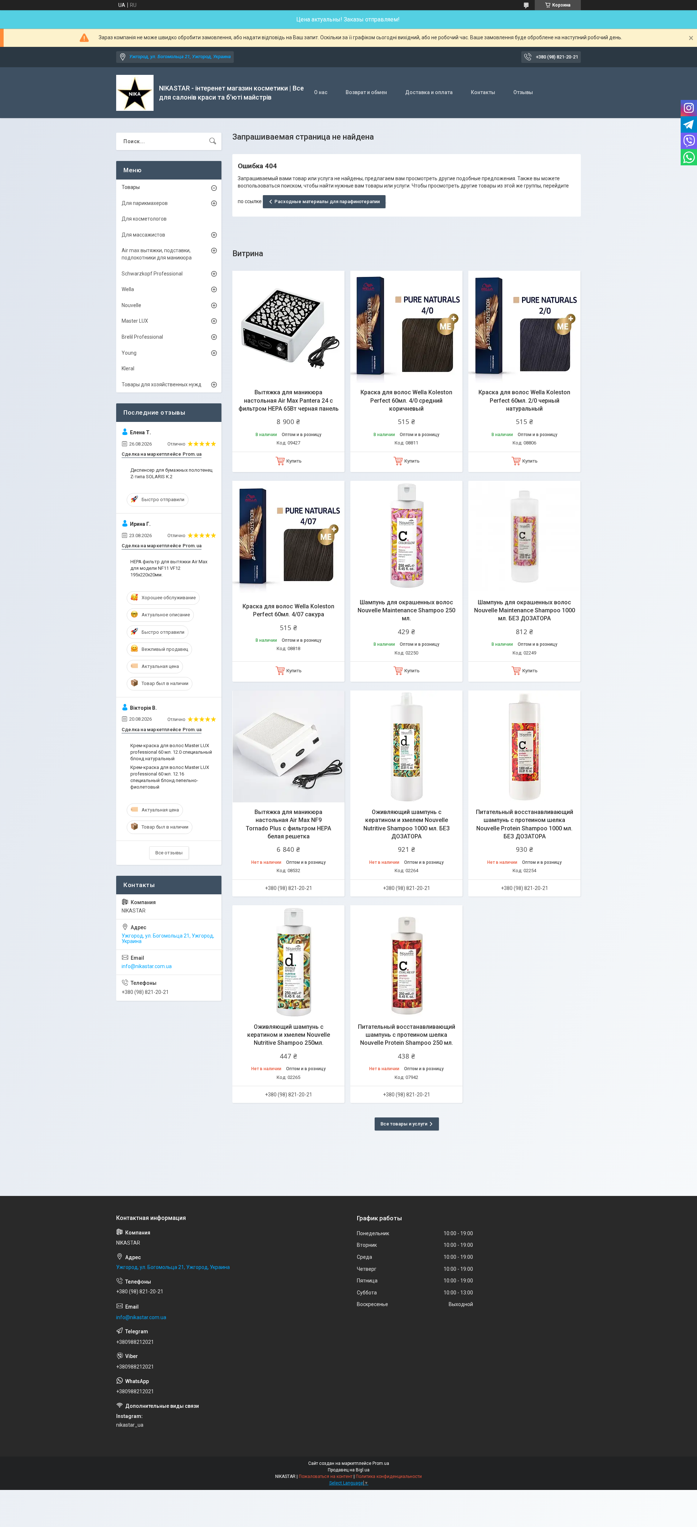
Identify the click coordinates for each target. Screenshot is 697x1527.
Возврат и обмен (366, 92)
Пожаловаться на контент (325, 1476)
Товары (131, 187)
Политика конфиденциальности (389, 1476)
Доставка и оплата (429, 92)
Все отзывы (169, 852)
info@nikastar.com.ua (147, 966)
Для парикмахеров (145, 203)
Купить (294, 461)
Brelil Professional (142, 337)
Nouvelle (131, 305)
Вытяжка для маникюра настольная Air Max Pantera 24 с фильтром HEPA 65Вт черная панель (289, 400)
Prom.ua (380, 1463)
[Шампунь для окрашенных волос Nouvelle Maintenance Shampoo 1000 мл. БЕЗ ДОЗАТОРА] (524, 537)
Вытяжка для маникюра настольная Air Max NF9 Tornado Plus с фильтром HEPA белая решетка (288, 824)
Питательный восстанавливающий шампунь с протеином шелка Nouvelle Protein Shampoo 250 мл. (406, 1035)
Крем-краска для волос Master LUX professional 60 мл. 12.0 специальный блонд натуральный (171, 752)
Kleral (128, 368)
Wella (128, 289)
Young (129, 353)
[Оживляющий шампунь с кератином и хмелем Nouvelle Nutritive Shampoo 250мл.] (288, 961)
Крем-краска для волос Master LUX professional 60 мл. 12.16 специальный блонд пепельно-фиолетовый (169, 777)
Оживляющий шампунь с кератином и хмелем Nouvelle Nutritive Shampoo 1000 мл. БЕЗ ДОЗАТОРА (406, 824)
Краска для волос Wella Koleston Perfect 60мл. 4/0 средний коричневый (406, 400)
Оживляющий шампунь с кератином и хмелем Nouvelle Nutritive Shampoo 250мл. (288, 1035)
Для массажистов (143, 235)
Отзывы (523, 92)
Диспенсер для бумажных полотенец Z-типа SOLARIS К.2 (171, 473)
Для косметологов (144, 219)
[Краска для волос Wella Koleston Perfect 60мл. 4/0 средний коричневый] (406, 327)
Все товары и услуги (403, 1124)
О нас (320, 92)
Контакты (483, 92)
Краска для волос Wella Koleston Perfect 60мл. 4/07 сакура (288, 610)
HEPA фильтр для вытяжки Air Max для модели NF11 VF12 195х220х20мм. (168, 568)
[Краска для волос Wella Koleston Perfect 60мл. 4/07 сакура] (288, 537)
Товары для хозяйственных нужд (161, 384)
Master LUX (135, 321)
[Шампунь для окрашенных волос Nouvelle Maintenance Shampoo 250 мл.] (406, 537)
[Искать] (212, 141)
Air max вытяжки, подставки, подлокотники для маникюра (157, 254)
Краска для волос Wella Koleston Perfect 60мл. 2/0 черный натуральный (524, 400)
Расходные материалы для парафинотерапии (327, 201)
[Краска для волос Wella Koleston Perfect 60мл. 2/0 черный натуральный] (524, 327)
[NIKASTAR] (135, 93)
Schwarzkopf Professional (152, 274)
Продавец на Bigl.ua (349, 1469)
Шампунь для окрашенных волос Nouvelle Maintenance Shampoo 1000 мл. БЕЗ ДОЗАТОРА (524, 610)
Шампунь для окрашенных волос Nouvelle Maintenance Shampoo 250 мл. (406, 610)
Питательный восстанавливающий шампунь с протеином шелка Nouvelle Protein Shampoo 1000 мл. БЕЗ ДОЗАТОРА (524, 824)
